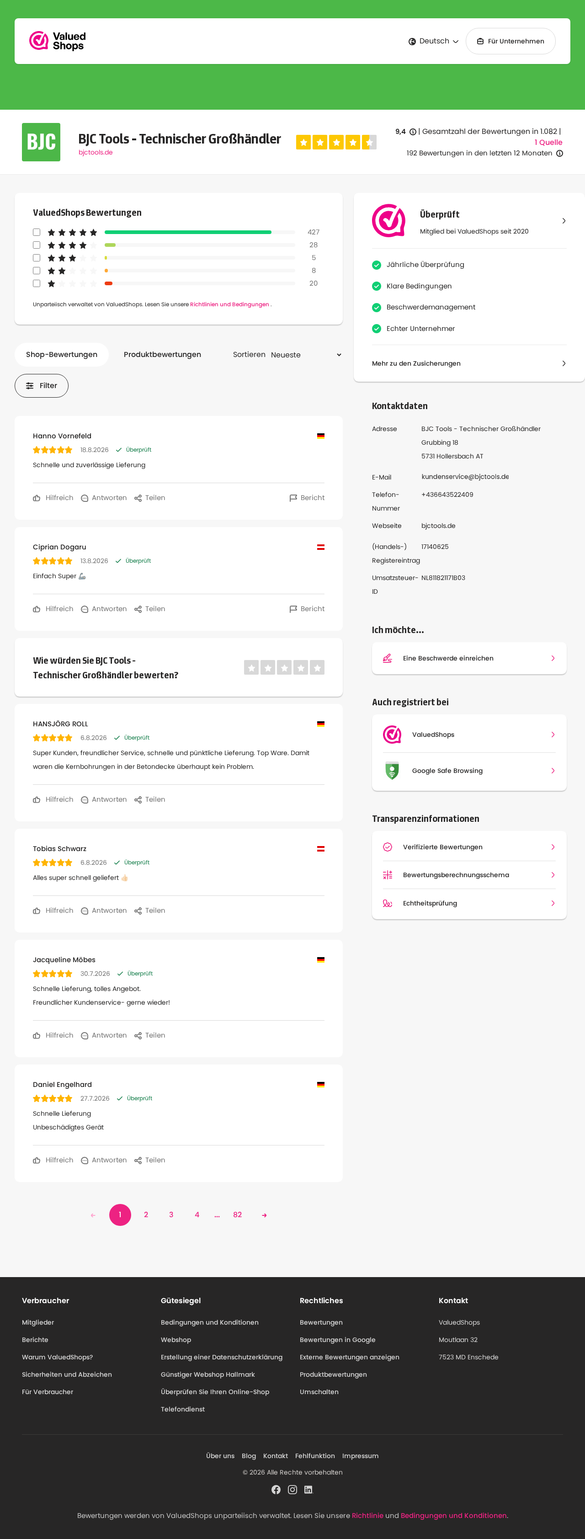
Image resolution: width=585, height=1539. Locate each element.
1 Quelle (549, 142)
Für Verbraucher (47, 1391)
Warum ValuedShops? (57, 1357)
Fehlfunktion (315, 1455)
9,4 (405, 132)
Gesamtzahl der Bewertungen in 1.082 (489, 131)
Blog (249, 1455)
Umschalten (319, 1391)
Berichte (35, 1339)
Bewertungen (321, 1322)
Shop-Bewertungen (61, 354)
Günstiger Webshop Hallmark (208, 1374)
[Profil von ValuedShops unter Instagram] (292, 1488)
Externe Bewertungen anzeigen (349, 1357)
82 (237, 1214)
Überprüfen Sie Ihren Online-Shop (215, 1391)
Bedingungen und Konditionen (454, 1515)
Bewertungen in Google (338, 1339)
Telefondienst (183, 1409)
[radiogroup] (336, 142)
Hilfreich (59, 497)
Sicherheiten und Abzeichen (67, 1374)
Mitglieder (38, 1322)
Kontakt (275, 1455)
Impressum (360, 1455)
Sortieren (249, 354)
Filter (48, 385)
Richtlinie (367, 1515)
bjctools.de (96, 152)
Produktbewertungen (162, 354)
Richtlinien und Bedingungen (229, 304)
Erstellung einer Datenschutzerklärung (221, 1357)
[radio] (303, 142)
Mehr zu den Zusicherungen (416, 363)
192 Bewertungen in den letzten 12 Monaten (480, 153)
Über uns (220, 1455)
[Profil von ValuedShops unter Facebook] (276, 1488)
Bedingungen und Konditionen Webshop (210, 1331)
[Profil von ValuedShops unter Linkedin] (309, 1488)
